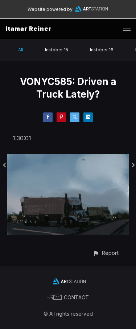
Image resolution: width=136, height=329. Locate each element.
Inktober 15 (56, 49)
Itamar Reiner (28, 28)
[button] (105, 252)
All (20, 49)
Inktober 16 (102, 49)
